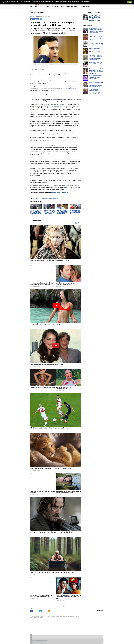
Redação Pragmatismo (38, 12)
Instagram (53, 192)
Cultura (63, 6)
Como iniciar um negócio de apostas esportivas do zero (95, 63)
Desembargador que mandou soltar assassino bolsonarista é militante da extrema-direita (62, 212)
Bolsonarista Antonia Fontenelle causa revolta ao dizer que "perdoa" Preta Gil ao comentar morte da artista (96, 71)
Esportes (88, 6)
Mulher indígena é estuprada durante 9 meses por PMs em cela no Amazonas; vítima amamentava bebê (95, 57)
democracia (66, 187)
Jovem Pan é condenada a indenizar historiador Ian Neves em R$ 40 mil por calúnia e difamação (49, 212)
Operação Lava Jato (35, 81)
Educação (47, 6)
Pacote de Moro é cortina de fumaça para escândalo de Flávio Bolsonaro (52, 23)
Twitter (58, 192)
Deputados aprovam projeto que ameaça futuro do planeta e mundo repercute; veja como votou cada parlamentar (96, 84)
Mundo (68, 6)
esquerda (48, 88)
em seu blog (41, 69)
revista (46, 104)
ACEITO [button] (129, 2)
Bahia (54, 99)
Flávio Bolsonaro (37, 198)
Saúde (52, 6)
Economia (57, 6)
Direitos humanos (39, 6)
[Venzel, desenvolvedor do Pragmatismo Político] (99, 610)
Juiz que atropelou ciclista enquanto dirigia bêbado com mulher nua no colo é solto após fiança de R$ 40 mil (36, 212)
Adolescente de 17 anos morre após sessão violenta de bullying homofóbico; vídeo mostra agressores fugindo (96, 17)
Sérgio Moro (60, 73)
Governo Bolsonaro (45, 198)
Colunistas (82, 6)
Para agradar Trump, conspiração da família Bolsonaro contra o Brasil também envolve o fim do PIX (95, 91)
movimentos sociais (70, 88)
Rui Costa (59, 104)
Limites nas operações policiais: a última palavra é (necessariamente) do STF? (75, 212)
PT (40, 88)
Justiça (32, 16)
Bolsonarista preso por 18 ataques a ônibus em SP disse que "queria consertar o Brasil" (96, 43)
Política (31, 6)
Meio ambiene (74, 6)
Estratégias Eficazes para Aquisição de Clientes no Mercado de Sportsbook (94, 50)
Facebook (65, 192)
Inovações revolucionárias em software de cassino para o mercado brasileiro (95, 77)
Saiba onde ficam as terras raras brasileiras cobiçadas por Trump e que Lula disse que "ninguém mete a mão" (96, 37)
